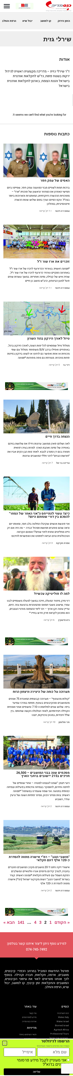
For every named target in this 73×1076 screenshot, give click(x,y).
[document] (36, 538)
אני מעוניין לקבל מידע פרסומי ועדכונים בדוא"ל (43, 1062)
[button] (7, 6)
